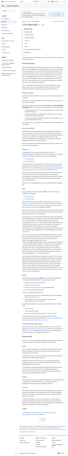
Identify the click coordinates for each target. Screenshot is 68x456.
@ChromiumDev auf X (56, 440)
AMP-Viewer (49, 330)
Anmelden (64, 1)
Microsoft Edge (52, 313)
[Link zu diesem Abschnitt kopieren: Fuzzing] (28, 377)
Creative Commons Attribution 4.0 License (56, 426)
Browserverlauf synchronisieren (32, 285)
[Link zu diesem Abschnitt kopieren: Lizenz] (28, 409)
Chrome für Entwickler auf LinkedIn (57, 445)
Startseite (24, 21)
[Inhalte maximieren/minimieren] (33, 29)
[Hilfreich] (61, 21)
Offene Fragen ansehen (24, 442)
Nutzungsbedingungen (24, 453)
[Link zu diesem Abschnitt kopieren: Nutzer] (27, 275)
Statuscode (42, 110)
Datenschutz (33, 453)
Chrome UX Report (13, 6)
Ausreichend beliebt (30, 161)
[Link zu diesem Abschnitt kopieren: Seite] (26, 189)
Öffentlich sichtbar (29, 159)
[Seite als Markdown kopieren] (43, 25)
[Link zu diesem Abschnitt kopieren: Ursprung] (29, 149)
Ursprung (60, 76)
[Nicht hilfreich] (63, 21)
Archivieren (38, 444)
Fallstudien (38, 442)
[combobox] (39, 1)
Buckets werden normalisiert (43, 399)
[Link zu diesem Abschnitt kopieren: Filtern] (27, 346)
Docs (3, 6)
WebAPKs (41, 301)
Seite (25, 78)
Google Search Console (31, 122)
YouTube (53, 442)
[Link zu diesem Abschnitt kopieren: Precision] (29, 387)
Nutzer (55, 76)
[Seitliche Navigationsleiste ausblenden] (16, 453)
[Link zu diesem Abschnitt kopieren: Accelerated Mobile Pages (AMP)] (43, 324)
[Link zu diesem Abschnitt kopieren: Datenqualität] (33, 336)
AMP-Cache (30, 330)
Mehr (22, 1)
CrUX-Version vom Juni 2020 (41, 328)
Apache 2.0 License (35, 427)
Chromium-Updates (40, 440)
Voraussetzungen (35, 356)
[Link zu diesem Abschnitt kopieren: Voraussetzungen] (36, 63)
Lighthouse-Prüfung (57, 164)
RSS (52, 447)
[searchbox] (9, 11)
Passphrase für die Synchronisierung (36, 287)
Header (54, 114)
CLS (44, 246)
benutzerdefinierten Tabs (31, 301)
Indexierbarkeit (55, 100)
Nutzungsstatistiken (35, 282)
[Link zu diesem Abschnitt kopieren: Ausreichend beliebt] (35, 128)
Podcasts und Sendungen (41, 446)
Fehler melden (22, 440)
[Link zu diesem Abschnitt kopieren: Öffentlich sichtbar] (35, 93)
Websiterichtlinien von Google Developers (28, 429)
